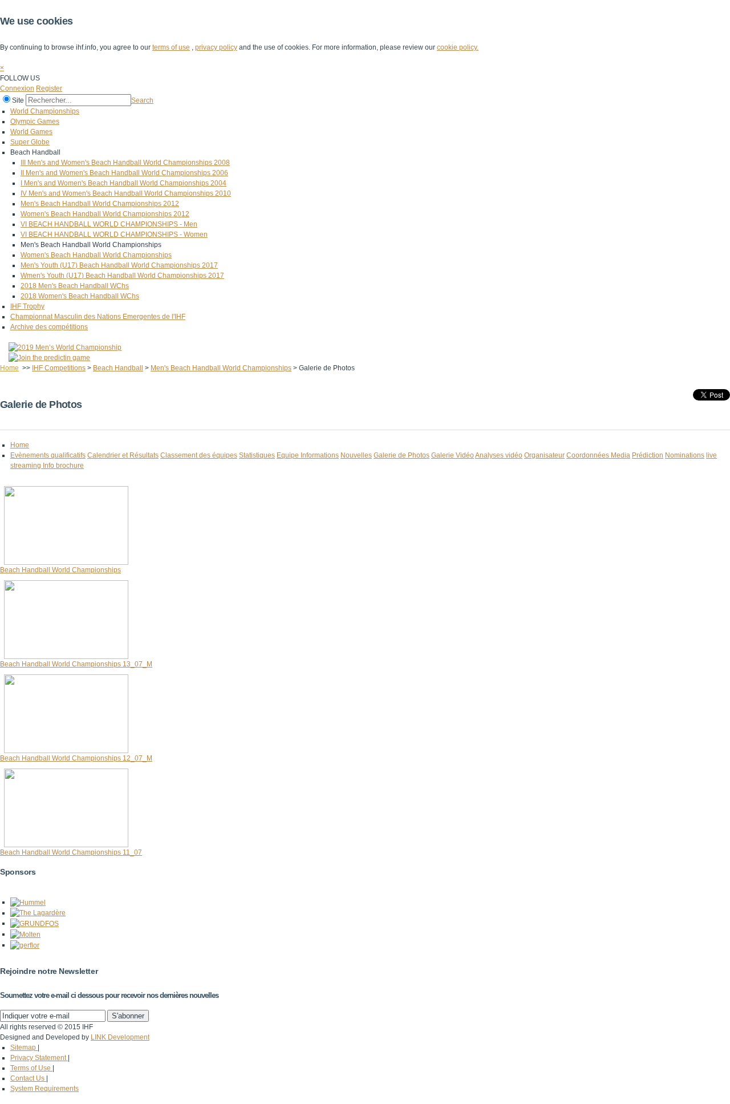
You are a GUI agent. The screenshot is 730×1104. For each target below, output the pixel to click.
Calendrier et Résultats (123, 455)
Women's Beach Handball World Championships (96, 255)
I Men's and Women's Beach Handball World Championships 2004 (123, 183)
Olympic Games (34, 122)
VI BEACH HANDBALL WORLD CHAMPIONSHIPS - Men (109, 224)
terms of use (171, 47)
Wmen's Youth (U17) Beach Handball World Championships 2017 (122, 276)
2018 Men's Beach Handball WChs (75, 286)
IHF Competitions (59, 368)
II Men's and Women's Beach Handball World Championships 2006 (124, 173)
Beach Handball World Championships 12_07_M (76, 758)
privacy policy (216, 47)
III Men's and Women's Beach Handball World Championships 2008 (125, 163)
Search (142, 100)
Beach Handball (118, 368)
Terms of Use (31, 1068)
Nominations (684, 455)
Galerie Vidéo (452, 455)
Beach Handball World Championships (60, 570)
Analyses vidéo (498, 455)
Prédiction (647, 455)
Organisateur (544, 455)
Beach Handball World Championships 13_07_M (76, 664)
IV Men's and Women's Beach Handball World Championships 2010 (126, 193)
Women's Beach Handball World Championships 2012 (105, 214)
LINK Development (120, 1037)
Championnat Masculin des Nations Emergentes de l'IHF (97, 317)
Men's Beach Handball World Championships (221, 368)
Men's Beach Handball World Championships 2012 (100, 204)
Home (9, 368)
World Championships (44, 111)
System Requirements (44, 1089)
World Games (31, 132)
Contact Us (28, 1078)
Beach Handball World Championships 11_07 (71, 852)
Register (49, 88)
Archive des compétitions (49, 327)
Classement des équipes (198, 455)
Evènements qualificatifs (48, 455)
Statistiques (257, 455)
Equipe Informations (308, 455)
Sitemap (24, 1048)
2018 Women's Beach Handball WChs (80, 296)
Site (18, 100)
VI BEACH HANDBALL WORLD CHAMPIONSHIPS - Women (114, 234)
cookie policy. (457, 47)
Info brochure (63, 466)
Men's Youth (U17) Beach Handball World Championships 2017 (119, 265)
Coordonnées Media (598, 455)
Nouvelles (356, 455)
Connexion (17, 88)
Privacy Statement (39, 1058)
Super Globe (30, 142)
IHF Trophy (27, 306)
